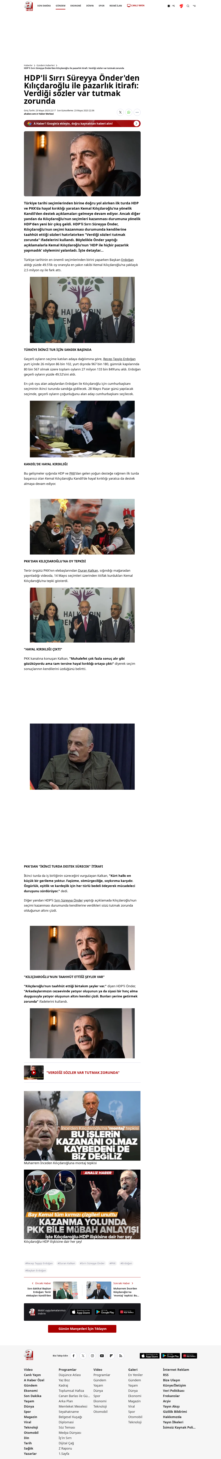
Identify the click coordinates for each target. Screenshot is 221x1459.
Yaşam (29, 1401)
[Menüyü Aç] (194, 6)
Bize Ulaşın (171, 1380)
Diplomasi (66, 1422)
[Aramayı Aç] (188, 6)
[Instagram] (92, 1355)
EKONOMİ (75, 5)
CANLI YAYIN (137, 5)
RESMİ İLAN (115, 5)
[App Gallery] (126, 1312)
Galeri (132, 1369)
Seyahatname (69, 1411)
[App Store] (81, 1312)
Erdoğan (127, 260)
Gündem (30, 1385)
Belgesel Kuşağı (70, 1417)
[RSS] (120, 1355)
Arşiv (167, 1401)
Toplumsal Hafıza (71, 1390)
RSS (166, 1375)
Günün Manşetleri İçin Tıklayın (83, 1329)
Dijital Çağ (66, 1443)
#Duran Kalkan (66, 1263)
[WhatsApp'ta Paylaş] (128, 112)
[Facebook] (73, 1355)
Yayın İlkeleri (173, 1422)
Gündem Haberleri (46, 65)
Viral (27, 1422)
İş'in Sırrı (65, 1438)
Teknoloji (31, 1427)
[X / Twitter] (82, 1355)
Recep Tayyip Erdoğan (119, 359)
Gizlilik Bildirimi (175, 1411)
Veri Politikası (173, 1390)
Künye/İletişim (174, 1385)
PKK (72, 473)
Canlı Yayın (32, 1375)
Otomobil (31, 1432)
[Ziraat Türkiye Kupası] (182, 6)
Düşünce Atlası (70, 1375)
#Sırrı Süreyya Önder (92, 1263)
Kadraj (63, 1385)
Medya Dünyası (70, 1432)
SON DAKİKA (44, 5)
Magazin (30, 1417)
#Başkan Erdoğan (35, 1270)
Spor (27, 1411)
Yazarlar (30, 1453)
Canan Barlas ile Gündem (76, 1396)
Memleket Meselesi (73, 1406)
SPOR (101, 5)
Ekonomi (31, 1390)
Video (28, 1369)
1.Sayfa (64, 1453)
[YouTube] (101, 1355)
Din (26, 1438)
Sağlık (28, 1448)
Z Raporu (65, 1448)
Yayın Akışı (171, 1406)
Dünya (29, 1406)
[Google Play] (105, 1312)
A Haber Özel (34, 1380)
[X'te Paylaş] (120, 112)
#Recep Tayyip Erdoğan (39, 1263)
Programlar (68, 1369)
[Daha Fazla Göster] (137, 112)
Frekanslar (171, 1396)
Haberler (28, 65)
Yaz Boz (64, 1380)
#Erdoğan (126, 1263)
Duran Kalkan (88, 570)
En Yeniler (135, 1375)
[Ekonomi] (156, 6)
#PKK (113, 1263)
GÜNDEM (60, 5)
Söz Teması (67, 1427)
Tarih (28, 1443)
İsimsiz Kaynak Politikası (180, 1427)
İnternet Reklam (176, 1369)
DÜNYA (89, 5)
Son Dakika (32, 1396)
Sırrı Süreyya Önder (68, 900)
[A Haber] (28, 6)
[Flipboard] (111, 1355)
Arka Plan (66, 1401)
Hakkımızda (172, 1417)
